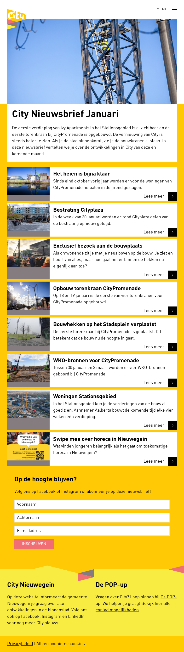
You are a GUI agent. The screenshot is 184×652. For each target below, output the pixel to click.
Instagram (71, 491)
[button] (166, 9)
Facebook (46, 491)
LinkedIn (76, 616)
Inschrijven (34, 544)
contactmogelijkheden (117, 610)
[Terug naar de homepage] (16, 19)
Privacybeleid (20, 644)
